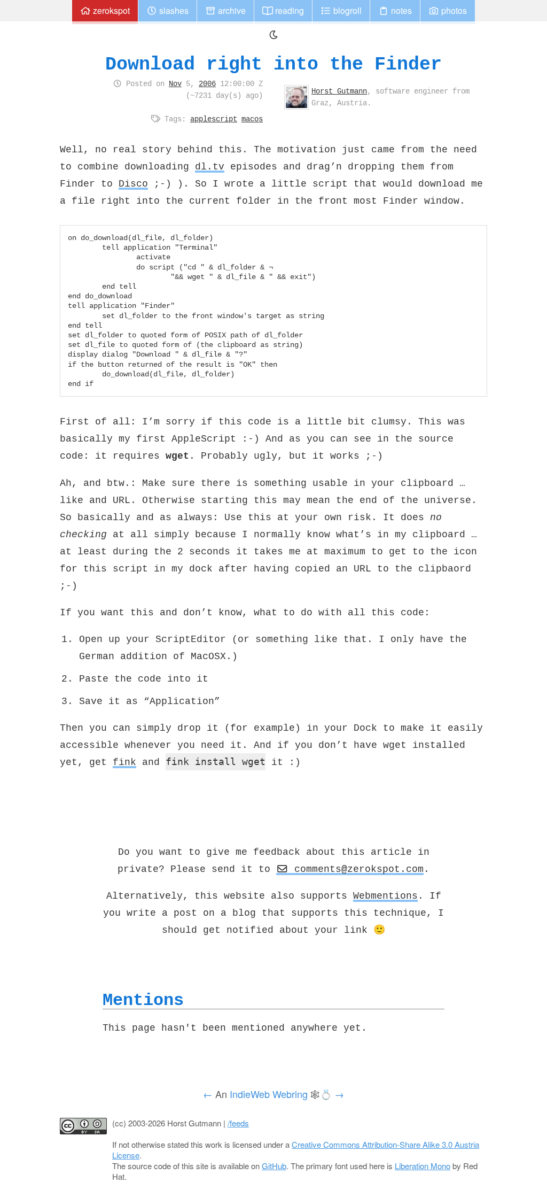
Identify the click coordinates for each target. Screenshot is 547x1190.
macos (252, 118)
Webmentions (385, 895)
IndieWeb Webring (269, 1094)
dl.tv (209, 166)
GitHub (274, 1165)
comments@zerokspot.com (356, 868)
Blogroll (346, 10)
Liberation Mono (422, 1165)
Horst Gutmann (339, 91)
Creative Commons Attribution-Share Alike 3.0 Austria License (295, 1150)
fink (124, 761)
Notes (400, 10)
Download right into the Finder (273, 64)
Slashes (173, 10)
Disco (133, 183)
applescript (213, 118)
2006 (207, 83)
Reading (288, 10)
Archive (231, 10)
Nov (175, 83)
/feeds (238, 1123)
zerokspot (110, 10)
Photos (453, 10)
